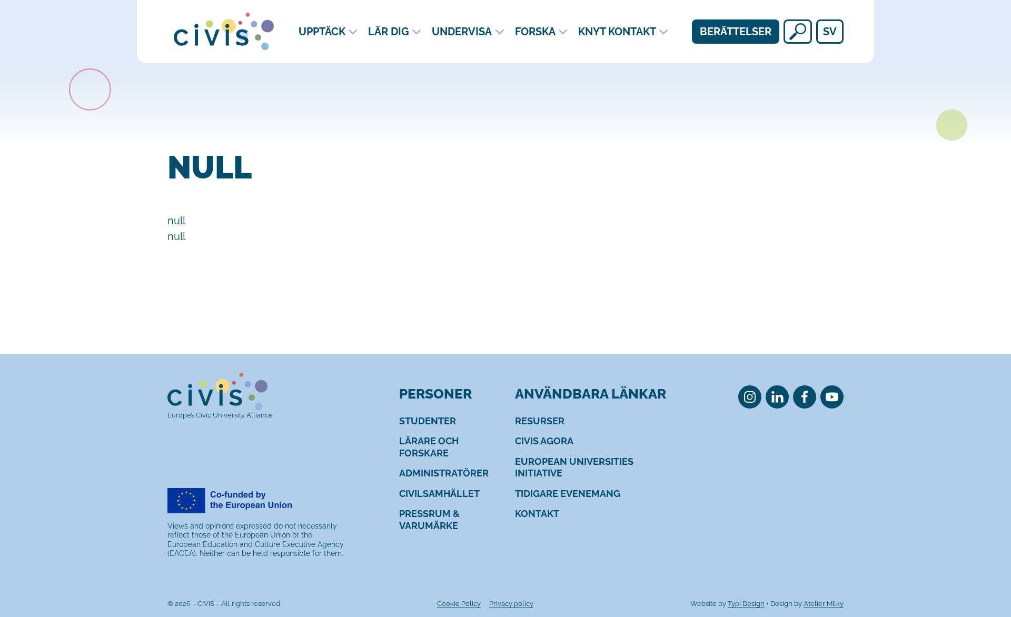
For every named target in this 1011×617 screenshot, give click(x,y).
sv (830, 31)
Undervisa (462, 31)
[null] (798, 31)
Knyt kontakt (617, 31)
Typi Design (746, 604)
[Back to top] (983, 566)
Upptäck (322, 31)
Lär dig (388, 31)
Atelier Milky (824, 604)
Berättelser (735, 31)
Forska (535, 31)
